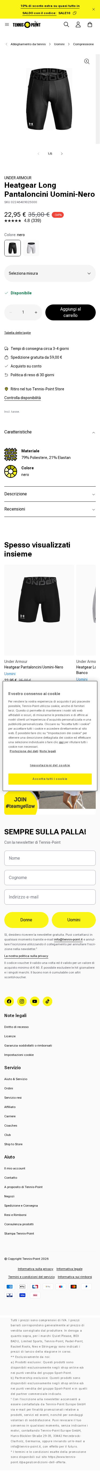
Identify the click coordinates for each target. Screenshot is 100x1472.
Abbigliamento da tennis (28, 44)
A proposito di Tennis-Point (23, 1187)
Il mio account (14, 1168)
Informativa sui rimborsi (75, 1277)
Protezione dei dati (24, 751)
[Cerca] (66, 24)
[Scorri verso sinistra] (38, 154)
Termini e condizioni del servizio (31, 1277)
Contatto (10, 1178)
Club (7, 1135)
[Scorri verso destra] (62, 154)
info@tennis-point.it (68, 939)
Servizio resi (13, 1097)
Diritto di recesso (16, 1027)
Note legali (47, 751)
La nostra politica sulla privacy (26, 956)
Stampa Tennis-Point (19, 1233)
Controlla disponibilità (22, 398)
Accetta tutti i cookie (50, 779)
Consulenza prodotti (19, 1224)
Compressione (83, 44)
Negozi (9, 1196)
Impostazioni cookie (19, 1055)
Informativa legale (69, 1269)
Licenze (9, 1036)
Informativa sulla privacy (35, 1269)
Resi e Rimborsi (15, 1215)
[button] (7, 24)
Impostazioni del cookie (50, 765)
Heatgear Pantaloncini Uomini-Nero (33, 667)
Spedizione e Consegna (21, 1205)
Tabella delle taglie (17, 332)
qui (61, 742)
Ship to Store (13, 1144)
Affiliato (9, 1107)
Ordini (8, 1088)
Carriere (9, 1116)
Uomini (59, 44)
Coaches (10, 1125)
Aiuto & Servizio (15, 1079)
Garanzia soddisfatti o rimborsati (28, 1045)
